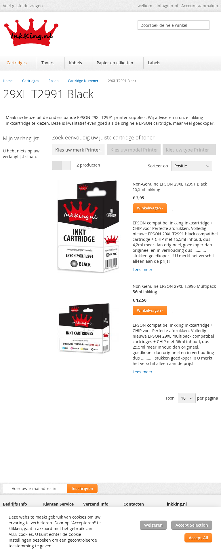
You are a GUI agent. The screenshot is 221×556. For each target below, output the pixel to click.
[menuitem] (19, 63)
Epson (53, 80)
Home (8, 80)
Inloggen (165, 5)
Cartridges (30, 80)
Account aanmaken (199, 5)
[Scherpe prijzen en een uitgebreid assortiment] (31, 32)
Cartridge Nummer (83, 80)
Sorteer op (158, 166)
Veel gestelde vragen (23, 5)
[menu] (110, 63)
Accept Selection (192, 525)
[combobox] (173, 25)
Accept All (198, 537)
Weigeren (153, 525)
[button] (172, 208)
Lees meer (143, 269)
